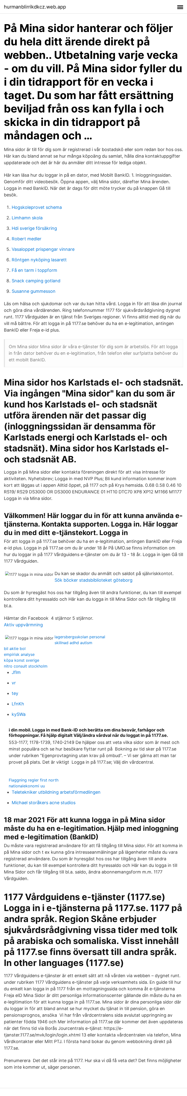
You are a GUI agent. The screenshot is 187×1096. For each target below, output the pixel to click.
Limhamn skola (27, 217)
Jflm (16, 672)
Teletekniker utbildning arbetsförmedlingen (56, 792)
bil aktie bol (15, 648)
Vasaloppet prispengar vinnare (43, 249)
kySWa (19, 714)
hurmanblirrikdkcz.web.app (35, 6)
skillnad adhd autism (73, 642)
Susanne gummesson (34, 291)
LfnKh (18, 703)
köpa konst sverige (21, 660)
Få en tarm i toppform (34, 270)
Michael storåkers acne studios (43, 802)
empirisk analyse (19, 654)
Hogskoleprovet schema (37, 207)
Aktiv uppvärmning (23, 624)
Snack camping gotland (36, 280)
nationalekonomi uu (27, 785)
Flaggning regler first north (33, 780)
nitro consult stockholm (25, 666)
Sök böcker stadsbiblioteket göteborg (93, 580)
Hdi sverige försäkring (34, 228)
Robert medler (26, 238)
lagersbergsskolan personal (80, 636)
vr (14, 682)
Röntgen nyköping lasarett (39, 259)
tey (15, 693)
